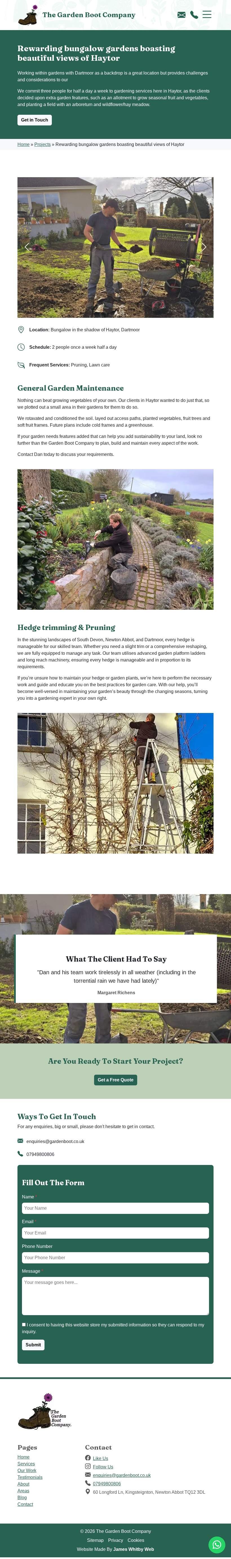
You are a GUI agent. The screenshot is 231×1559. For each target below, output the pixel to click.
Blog (22, 1497)
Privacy (115, 1540)
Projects (42, 144)
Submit (33, 1344)
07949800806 (40, 1154)
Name (29, 1196)
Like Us (100, 1458)
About (23, 1484)
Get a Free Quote (116, 1079)
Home (23, 144)
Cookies (136, 1540)
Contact (25, 1504)
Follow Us (103, 1466)
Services (26, 1463)
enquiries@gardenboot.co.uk (55, 1141)
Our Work (26, 1470)
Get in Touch (34, 120)
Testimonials (30, 1477)
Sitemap (95, 1540)
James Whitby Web (133, 1549)
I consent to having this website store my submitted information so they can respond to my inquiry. (113, 1328)
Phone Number (37, 1246)
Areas (23, 1490)
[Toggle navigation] (207, 15)
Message (32, 1271)
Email (29, 1221)
